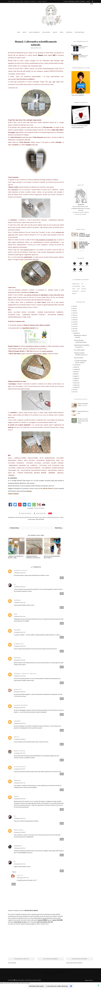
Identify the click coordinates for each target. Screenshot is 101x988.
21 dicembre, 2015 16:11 (19, 769)
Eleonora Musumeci (21, 705)
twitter (74, 271)
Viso (82, 283)
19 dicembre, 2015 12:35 (19, 602)
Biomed (18, 517)
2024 (74, 310)
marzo (75, 382)
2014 (74, 389)
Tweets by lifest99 (12, 962)
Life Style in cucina (77, 54)
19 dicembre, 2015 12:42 (19, 616)
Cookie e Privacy (42, 1)
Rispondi (61, 577)
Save (51, 513)
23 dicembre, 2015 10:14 (19, 848)
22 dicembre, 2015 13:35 (19, 818)
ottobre (76, 367)
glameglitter (18, 644)
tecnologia (69, 32)
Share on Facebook (26, 513)
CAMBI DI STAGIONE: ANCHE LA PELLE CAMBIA (84, 235)
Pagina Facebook (13, 493)
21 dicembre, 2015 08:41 (19, 739)
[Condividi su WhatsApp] (34, 506)
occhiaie (61, 517)
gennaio (76, 387)
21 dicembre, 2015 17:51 (19, 782)
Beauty (24, 32)
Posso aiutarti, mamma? (79, 350)
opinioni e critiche (20, 570)
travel (61, 32)
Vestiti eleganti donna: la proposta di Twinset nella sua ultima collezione (84, 244)
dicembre (76, 333)
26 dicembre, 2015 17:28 (22, 877)
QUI (54, 55)
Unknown (17, 600)
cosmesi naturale (75, 283)
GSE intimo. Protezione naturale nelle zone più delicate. (83, 420)
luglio (75, 373)
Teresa (16, 796)
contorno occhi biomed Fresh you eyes (50, 517)
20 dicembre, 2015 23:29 (19, 723)
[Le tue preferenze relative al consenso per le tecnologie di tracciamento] (98, 985)
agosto (75, 371)
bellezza (14, 517)
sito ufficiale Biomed (46, 488)
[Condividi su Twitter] (15, 506)
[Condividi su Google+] (20, 506)
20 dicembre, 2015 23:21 (19, 707)
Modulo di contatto (30, 1)
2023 (74, 313)
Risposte (14, 871)
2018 (74, 324)
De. (15, 584)
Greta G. (17, 737)
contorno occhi (38, 517)
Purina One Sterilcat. (78, 357)
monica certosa (19, 751)
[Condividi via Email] (39, 506)
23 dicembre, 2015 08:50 (19, 832)
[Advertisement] (36, 942)
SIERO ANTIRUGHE (39, 519)
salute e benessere (76, 286)
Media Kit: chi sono (17, 1)
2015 (74, 331)
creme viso (84, 288)
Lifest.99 (20, 875)
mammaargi (18, 845)
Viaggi (78, 288)
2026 (74, 306)
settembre (76, 369)
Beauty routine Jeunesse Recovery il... (52, 557)
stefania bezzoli (20, 766)
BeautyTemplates (20, 980)
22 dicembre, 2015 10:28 (19, 798)
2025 (74, 308)
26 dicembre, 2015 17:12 (19, 864)
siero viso (74, 293)
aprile (75, 380)
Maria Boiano (18, 830)
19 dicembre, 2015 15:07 (19, 632)
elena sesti (18, 689)
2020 (74, 319)
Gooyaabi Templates (36, 980)
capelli (83, 286)
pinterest (81, 271)
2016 (74, 328)
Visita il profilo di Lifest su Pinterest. (74, 962)
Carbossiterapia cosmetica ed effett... (33, 557)
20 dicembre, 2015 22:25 (19, 691)
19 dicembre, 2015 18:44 (19, 646)
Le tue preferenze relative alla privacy (57, 986)
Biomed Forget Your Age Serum (27, 517)
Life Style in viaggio (77, 45)
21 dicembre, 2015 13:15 (19, 753)
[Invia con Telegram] (29, 506)
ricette (73, 288)
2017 (74, 326)
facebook (74, 265)
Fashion (55, 32)
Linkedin (87, 265)
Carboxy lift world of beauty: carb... (16, 557)
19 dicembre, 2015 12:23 (19, 586)
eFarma (29, 491)
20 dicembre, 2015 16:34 (19, 675)
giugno (75, 376)
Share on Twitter (41, 513)
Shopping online (79, 32)
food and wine (46, 32)
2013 (74, 391)
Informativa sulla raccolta (36, 986)
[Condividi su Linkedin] (24, 506)
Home (9, 1)
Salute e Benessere (34, 32)
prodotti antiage (31, 519)
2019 (74, 322)
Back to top (88, 980)
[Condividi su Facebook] (10, 506)
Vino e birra (83, 291)
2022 (74, 315)
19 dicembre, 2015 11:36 (19, 572)
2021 (74, 317)
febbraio (76, 385)
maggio (76, 378)
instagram (81, 265)
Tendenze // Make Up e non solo (25, 673)
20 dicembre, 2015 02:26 (19, 660)
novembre (76, 364)
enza (15, 614)
